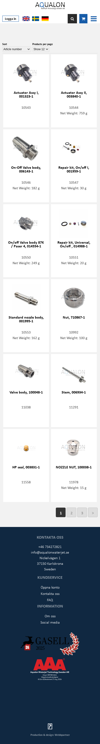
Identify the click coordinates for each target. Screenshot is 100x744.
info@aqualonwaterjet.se (50, 552)
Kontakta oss (50, 593)
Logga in (10, 18)
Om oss (50, 615)
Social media (50, 622)
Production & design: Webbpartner (50, 735)
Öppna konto (50, 587)
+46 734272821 (50, 546)
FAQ (50, 599)
